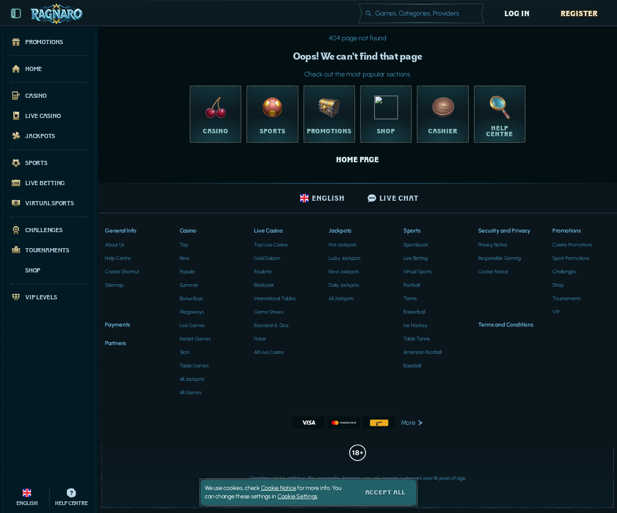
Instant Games (195, 339)
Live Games (192, 325)
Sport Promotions (570, 258)
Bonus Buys (191, 298)
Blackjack (264, 285)
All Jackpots (192, 379)
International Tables (274, 298)
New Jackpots (344, 272)
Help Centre (118, 258)
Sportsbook (415, 245)
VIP (555, 312)
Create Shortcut (122, 272)
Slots (185, 352)
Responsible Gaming (499, 258)
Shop (557, 285)
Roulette (263, 272)
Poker (260, 339)
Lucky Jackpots (345, 258)
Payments (117, 324)
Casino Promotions (572, 245)
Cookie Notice (493, 272)
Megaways (192, 312)
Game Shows (268, 312)
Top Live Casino (271, 245)
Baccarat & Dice (271, 325)
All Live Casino (269, 352)
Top (184, 245)
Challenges (564, 272)
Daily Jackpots (344, 285)
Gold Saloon (267, 258)
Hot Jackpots (342, 245)
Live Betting (415, 258)
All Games (190, 392)
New (185, 258)
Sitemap (114, 285)
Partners (115, 343)
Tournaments (566, 298)
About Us (114, 245)
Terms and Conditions (505, 324)
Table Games (194, 366)
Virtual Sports (417, 272)
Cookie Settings (297, 496)
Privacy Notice (493, 245)
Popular (187, 272)
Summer (189, 285)
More (408, 423)
